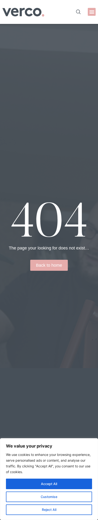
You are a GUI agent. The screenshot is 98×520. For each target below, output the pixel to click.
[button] (92, 12)
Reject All (49, 510)
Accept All (49, 484)
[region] (49, 479)
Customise (49, 497)
